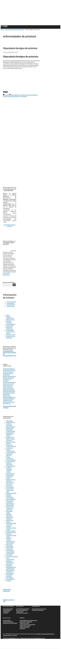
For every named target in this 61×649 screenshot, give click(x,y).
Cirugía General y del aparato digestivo (11, 454)
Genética (8, 494)
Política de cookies (24, 627)
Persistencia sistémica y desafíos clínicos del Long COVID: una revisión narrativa (9, 384)
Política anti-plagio (24, 623)
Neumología (9, 546)
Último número (10, 319)
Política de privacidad (25, 625)
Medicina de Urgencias (9, 518)
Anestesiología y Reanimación (10, 427)
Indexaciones (9, 325)
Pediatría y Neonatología (10, 561)
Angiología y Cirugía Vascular (10, 430)
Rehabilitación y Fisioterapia (10, 570)
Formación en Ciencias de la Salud (10, 490)
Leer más (5, 92)
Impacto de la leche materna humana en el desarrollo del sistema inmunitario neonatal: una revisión (9, 391)
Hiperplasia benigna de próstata (20, 48)
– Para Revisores (10, 304)
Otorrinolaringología (12, 556)
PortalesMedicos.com (13, 638)
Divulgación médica (9, 477)
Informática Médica (9, 511)
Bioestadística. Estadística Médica (10, 434)
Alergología (9, 420)
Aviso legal (22, 628)
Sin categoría (9, 577)
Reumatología (10, 573)
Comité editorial (7, 610)
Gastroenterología (11, 493)
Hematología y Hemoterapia (10, 504)
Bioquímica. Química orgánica (11, 445)
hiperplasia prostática (14, 96)
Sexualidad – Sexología (9, 575)
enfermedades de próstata (18, 95)
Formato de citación (8, 621)
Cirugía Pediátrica (11, 460)
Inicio (2, 29)
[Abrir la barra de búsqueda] (2, 28)
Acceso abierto (7, 620)
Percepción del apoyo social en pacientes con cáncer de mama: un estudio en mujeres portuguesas (9, 371)
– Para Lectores (10, 306)
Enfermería (9, 485)
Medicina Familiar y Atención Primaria (11, 525)
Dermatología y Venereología (10, 474)
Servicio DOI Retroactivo (6, 273)
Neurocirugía (9, 547)
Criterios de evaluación (38, 610)
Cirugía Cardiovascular (10, 450)
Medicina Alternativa (9, 515)
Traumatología (10, 579)
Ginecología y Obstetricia (10, 501)
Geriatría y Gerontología (10, 496)
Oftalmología (10, 553)
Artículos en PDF (10, 334)
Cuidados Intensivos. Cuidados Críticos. (9, 470)
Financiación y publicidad (26, 621)
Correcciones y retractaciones (27, 624)
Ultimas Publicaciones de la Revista (14, 29)
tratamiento (23, 96)
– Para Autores (10, 303)
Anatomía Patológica (9, 424)
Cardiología (9, 448)
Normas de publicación (22, 610)
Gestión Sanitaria (10, 499)
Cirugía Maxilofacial (9, 457)
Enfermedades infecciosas (10, 483)
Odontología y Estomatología (10, 551)
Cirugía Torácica (10, 466)
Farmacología (10, 487)
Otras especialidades (10, 558)
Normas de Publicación (9, 327)
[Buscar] (14, 284)
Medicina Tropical (8, 539)
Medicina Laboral (11, 532)
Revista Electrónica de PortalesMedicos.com (32, 638)
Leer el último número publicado (9, 225)
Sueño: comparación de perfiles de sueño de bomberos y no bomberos (9, 378)
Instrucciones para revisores (39, 608)
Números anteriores (9, 321)
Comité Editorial (10, 324)
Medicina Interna (10, 531)
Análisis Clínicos (10, 422)
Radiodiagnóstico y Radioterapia (11, 567)
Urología (6, 95)
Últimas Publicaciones (10, 317)
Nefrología (9, 544)
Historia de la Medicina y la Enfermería (10, 508)
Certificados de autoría (22, 613)
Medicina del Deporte (9, 521)
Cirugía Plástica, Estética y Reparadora (10, 463)
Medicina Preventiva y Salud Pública (11, 535)
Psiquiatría (9, 565)
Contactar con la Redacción (10, 336)
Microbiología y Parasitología (10, 542)
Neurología (9, 549)
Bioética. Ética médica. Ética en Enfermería (10, 439)
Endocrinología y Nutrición (10, 480)
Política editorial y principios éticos (28, 620)
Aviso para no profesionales (10, 623)
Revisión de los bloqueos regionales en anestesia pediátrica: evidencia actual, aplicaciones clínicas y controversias (9, 399)
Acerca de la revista (8, 608)
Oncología (9, 555)
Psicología (9, 564)
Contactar (5, 613)
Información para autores (22, 608)
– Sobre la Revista (11, 301)
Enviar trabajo (10, 330)
